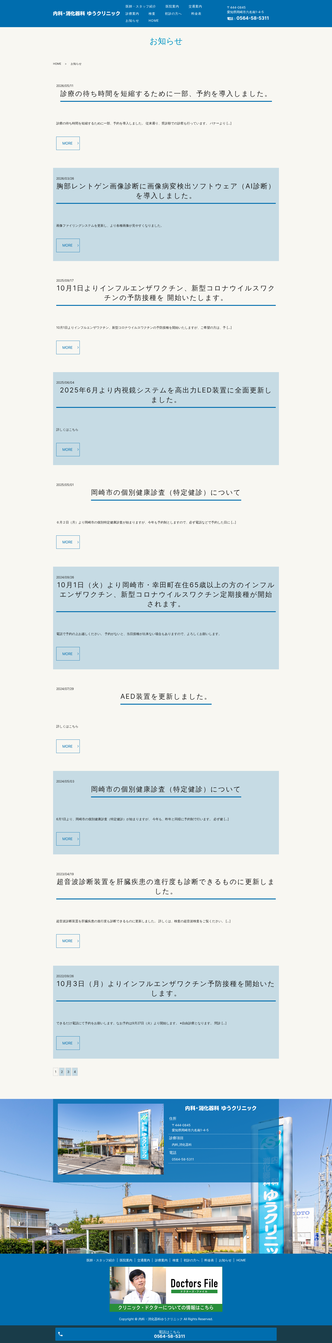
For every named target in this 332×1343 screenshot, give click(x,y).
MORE (67, 143)
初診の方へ (173, 13)
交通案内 (195, 6)
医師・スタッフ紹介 (141, 6)
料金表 (196, 13)
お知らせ (132, 20)
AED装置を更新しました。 (166, 696)
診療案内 (132, 13)
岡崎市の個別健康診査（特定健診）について (166, 492)
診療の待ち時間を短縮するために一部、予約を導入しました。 (166, 93)
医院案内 (172, 6)
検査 (152, 13)
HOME (154, 20)
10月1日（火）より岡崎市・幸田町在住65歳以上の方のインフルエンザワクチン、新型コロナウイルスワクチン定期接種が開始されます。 (166, 594)
